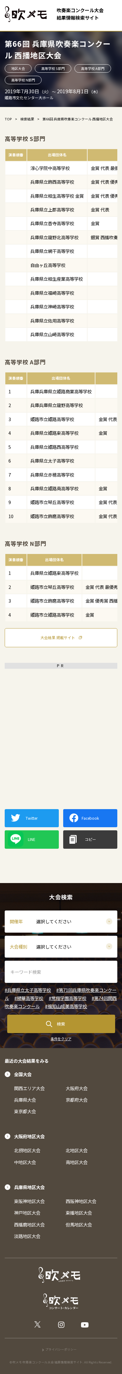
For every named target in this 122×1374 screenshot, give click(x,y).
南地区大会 (77, 1162)
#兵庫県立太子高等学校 (28, 990)
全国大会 (23, 1074)
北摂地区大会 (27, 1150)
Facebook (90, 818)
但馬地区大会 (79, 1224)
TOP (8, 118)
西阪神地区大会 (81, 1201)
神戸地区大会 (27, 1212)
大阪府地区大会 (29, 1136)
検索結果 (27, 118)
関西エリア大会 (29, 1088)
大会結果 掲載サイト (57, 637)
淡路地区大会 (27, 1236)
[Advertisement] (61, 733)
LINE (31, 839)
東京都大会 (25, 1111)
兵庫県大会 (25, 1099)
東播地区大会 (79, 1212)
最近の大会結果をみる (26, 1060)
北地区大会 (77, 1150)
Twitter (32, 818)
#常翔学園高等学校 (67, 998)
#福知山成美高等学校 (66, 1006)
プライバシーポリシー (61, 1349)
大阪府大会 (77, 1088)
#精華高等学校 (28, 998)
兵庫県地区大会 (29, 1187)
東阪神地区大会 (29, 1201)
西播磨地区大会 (29, 1224)
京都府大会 (77, 1099)
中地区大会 (25, 1162)
